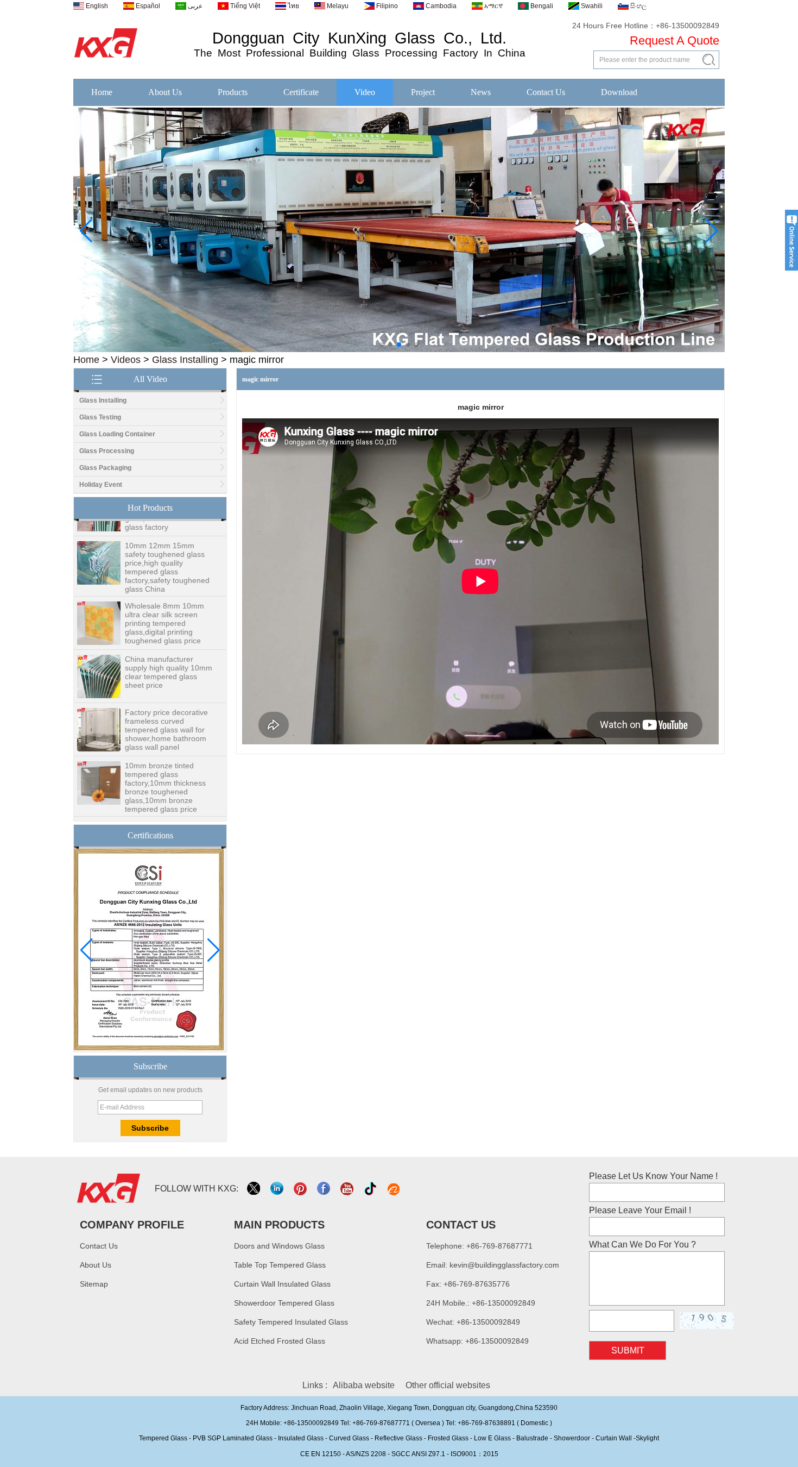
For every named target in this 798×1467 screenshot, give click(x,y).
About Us (165, 92)
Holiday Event (100, 484)
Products (233, 92)
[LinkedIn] (277, 1188)
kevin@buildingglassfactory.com (504, 1265)
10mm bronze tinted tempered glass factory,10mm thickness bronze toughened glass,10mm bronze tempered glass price (165, 771)
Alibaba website (364, 1385)
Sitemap (94, 1284)
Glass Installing (185, 359)
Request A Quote (674, 40)
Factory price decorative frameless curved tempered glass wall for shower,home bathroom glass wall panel (166, 714)
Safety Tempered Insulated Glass (291, 1322)
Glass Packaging (105, 468)
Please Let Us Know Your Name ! (653, 1176)
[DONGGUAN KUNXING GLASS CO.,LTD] (106, 58)
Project (423, 92)
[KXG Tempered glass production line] (399, 350)
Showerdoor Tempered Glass (284, 1303)
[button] (381, 344)
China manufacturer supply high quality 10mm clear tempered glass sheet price (168, 656)
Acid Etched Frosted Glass (279, 1341)
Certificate (301, 92)
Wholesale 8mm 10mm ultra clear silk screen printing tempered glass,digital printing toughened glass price (164, 607)
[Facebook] (324, 1188)
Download (619, 92)
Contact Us (546, 92)
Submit (627, 1350)
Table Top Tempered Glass (280, 1265)
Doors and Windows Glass (279, 1246)
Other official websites (448, 1385)
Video (364, 92)
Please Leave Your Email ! (640, 1210)
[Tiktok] (371, 1188)
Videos (126, 359)
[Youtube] (347, 1188)
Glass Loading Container (117, 434)
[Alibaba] (394, 1188)
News (481, 92)
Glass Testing (100, 417)
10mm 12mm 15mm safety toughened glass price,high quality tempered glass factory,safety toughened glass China (167, 551)
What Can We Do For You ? (642, 1244)
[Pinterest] (301, 1188)
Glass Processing (106, 451)
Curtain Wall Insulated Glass (282, 1284)
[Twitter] (254, 1188)
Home (101, 92)
